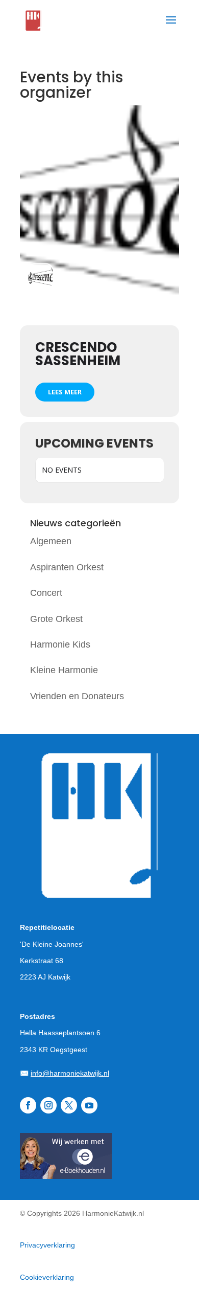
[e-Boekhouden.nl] (66, 1176)
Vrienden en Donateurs (77, 696)
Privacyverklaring (47, 1245)
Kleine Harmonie (64, 670)
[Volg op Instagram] (48, 1105)
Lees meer (65, 391)
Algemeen (50, 541)
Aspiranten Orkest (67, 567)
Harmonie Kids (60, 644)
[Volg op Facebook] (28, 1105)
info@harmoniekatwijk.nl (70, 1073)
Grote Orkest (56, 619)
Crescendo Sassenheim (77, 354)
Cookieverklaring (47, 1277)
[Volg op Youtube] (89, 1105)
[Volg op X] (69, 1105)
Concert (46, 593)
